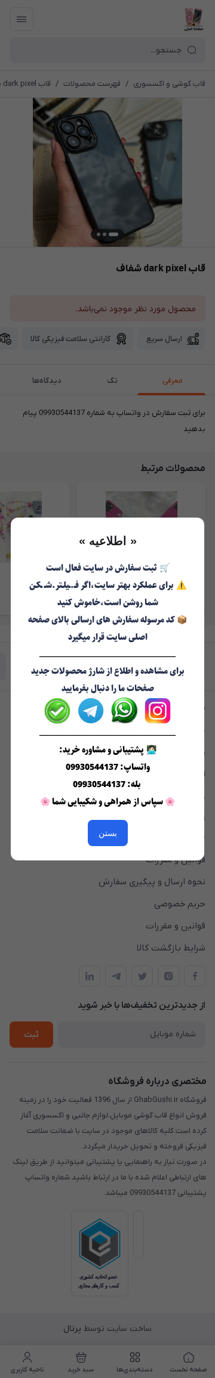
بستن (108, 833)
